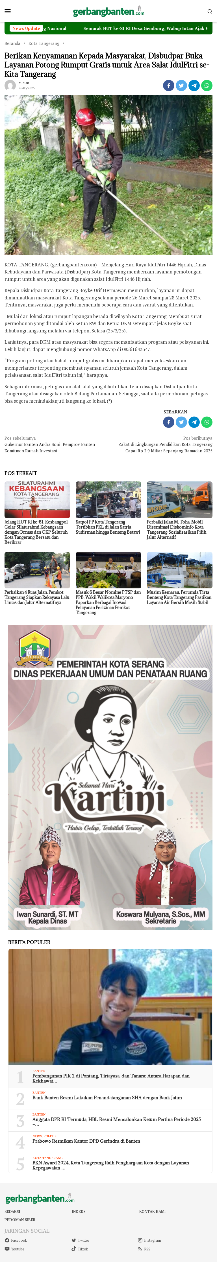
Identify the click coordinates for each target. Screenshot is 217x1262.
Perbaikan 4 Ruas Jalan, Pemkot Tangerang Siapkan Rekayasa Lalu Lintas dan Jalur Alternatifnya (37, 597)
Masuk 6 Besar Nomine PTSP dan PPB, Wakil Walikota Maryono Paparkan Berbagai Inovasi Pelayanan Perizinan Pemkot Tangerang (108, 602)
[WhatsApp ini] (206, 85)
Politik (50, 1136)
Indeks (79, 1211)
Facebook (19, 1240)
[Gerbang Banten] (108, 10)
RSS (147, 1249)
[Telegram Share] (194, 85)
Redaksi (12, 1211)
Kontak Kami (152, 1211)
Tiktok (83, 1249)
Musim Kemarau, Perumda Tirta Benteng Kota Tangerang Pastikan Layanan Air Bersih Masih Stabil (179, 597)
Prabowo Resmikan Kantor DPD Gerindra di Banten (86, 1140)
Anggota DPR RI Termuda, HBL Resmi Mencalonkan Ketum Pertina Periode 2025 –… (116, 1122)
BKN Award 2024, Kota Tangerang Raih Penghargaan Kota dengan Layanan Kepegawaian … (110, 1165)
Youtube (17, 1249)
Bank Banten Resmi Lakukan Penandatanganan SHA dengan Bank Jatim (107, 1097)
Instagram (152, 1240)
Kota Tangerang (47, 1158)
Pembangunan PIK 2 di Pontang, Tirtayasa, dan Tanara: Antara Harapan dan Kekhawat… (111, 1078)
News (37, 1136)
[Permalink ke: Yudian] (10, 85)
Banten (38, 1071)
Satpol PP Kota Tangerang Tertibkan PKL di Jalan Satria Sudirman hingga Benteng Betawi (108, 527)
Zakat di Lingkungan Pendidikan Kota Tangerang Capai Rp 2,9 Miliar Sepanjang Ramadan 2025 (165, 444)
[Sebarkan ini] (168, 85)
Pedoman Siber (20, 1219)
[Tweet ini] (181, 85)
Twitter (83, 1240)
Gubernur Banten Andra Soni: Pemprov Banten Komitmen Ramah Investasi (50, 444)
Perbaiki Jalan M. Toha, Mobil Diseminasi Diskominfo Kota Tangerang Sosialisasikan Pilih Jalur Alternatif (176, 529)
